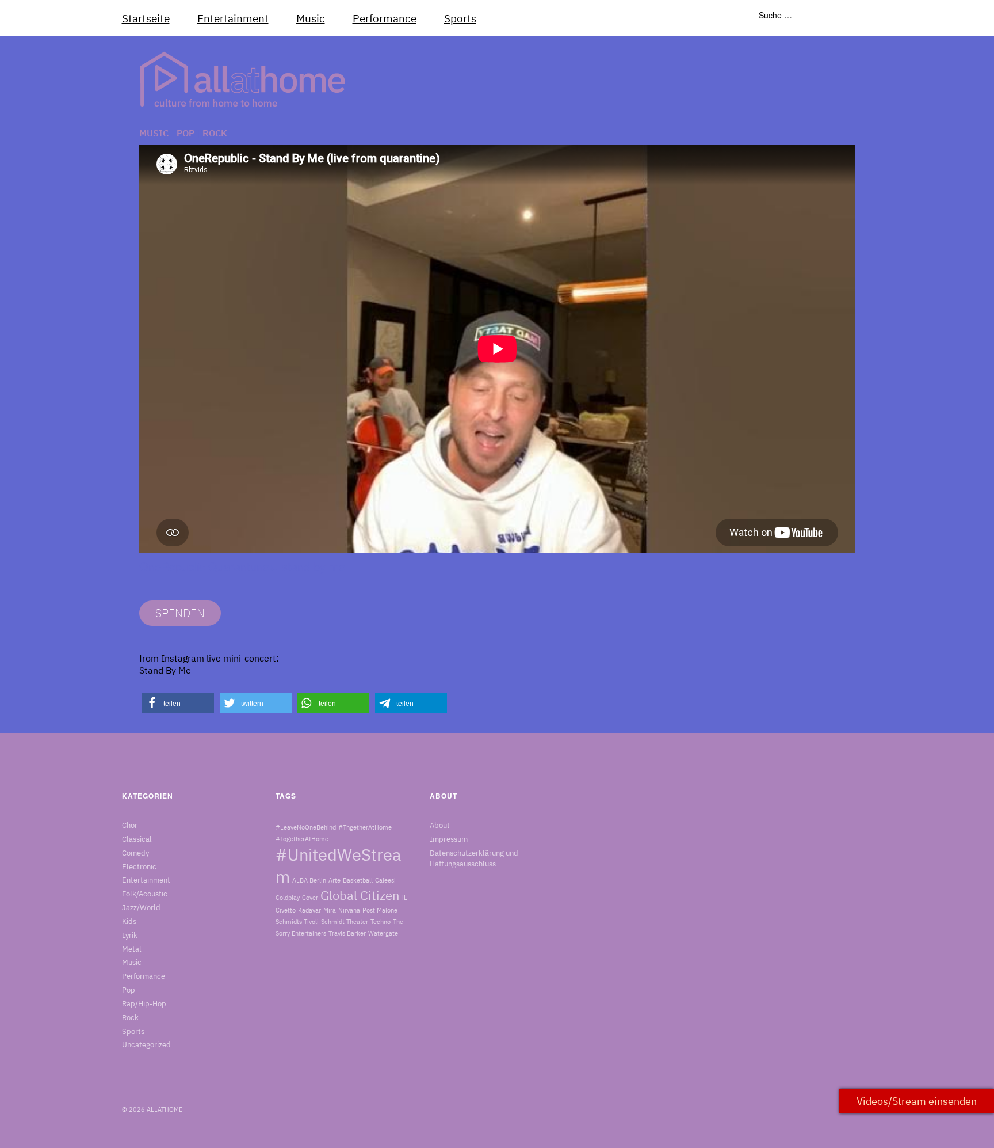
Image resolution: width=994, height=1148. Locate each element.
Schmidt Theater (344, 922)
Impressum (449, 839)
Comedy (135, 853)
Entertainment (233, 18)
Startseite (146, 18)
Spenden (180, 613)
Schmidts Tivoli (297, 922)
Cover (310, 898)
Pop (185, 133)
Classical (137, 839)
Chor (129, 825)
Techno (380, 922)
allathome (164, 1109)
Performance (384, 18)
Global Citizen (360, 895)
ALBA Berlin (309, 880)
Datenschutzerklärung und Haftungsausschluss (474, 858)
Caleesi (385, 880)
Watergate (383, 933)
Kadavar (309, 910)
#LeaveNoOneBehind (306, 827)
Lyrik (129, 935)
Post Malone (379, 910)
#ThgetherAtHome (365, 827)
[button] (178, 703)
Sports (460, 18)
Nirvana (349, 910)
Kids (129, 921)
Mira (329, 910)
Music (310, 18)
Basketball (358, 880)
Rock (214, 133)
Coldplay (288, 898)
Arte (334, 880)
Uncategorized (146, 1045)
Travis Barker (347, 933)
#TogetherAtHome (302, 839)
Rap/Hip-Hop (144, 1004)
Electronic (139, 867)
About (440, 825)
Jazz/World (141, 908)
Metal (132, 949)
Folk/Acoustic (144, 894)
